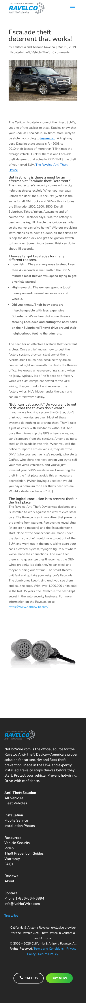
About (9, 881)
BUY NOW (59, 978)
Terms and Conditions (49, 949)
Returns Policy (48, 954)
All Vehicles (14, 798)
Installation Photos (19, 825)
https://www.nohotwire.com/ (28, 607)
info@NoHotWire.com (22, 903)
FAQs (8, 864)
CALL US (28, 978)
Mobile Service (16, 820)
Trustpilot (11, 916)
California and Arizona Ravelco (34, 47)
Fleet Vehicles (15, 803)
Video (9, 848)
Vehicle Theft (41, 52)
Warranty (12, 858)
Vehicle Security (17, 842)
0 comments (61, 52)
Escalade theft (20, 52)
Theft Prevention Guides (24, 853)
